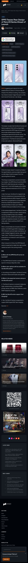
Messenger (20, 33)
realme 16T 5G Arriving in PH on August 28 (14, 478)
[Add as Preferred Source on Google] (8, 39)
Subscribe (6, 559)
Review (3, 521)
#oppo (11, 43)
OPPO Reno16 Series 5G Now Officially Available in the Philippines (13, 458)
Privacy (3, 538)
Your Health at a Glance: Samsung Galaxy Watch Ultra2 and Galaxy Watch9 (14, 455)
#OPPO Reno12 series (7, 49)
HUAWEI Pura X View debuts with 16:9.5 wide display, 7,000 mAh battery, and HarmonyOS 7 (13, 450)
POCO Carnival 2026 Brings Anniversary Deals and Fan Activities (15, 489)
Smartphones (4, 517)
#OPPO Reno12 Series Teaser (8, 55)
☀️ (21, 5)
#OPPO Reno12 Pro (15, 47)
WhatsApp (12, 33)
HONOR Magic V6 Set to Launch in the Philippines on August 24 (13, 462)
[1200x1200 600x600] (14, 432)
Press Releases (4, 519)
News (6, 10)
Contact (3, 536)
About (2, 534)
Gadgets (3, 515)
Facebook (4, 33)
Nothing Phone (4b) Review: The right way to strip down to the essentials (15, 485)
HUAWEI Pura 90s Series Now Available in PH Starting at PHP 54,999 (14, 465)
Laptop (3, 528)
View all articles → (7, 331)
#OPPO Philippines (19, 43)
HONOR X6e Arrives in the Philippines (15, 492)
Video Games (4, 526)
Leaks (2, 524)
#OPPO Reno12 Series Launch (8, 52)
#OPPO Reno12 (5, 47)
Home (2, 10)
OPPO (3, 88)
